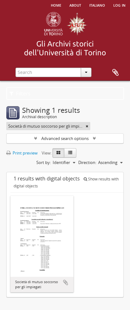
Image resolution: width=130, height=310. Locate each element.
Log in (119, 4)
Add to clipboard (65, 282)
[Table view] (70, 153)
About (75, 4)
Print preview (25, 153)
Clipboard (115, 73)
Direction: (87, 162)
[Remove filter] (87, 126)
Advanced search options (65, 138)
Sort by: (43, 162)
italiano (97, 4)
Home (56, 4)
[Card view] (58, 153)
